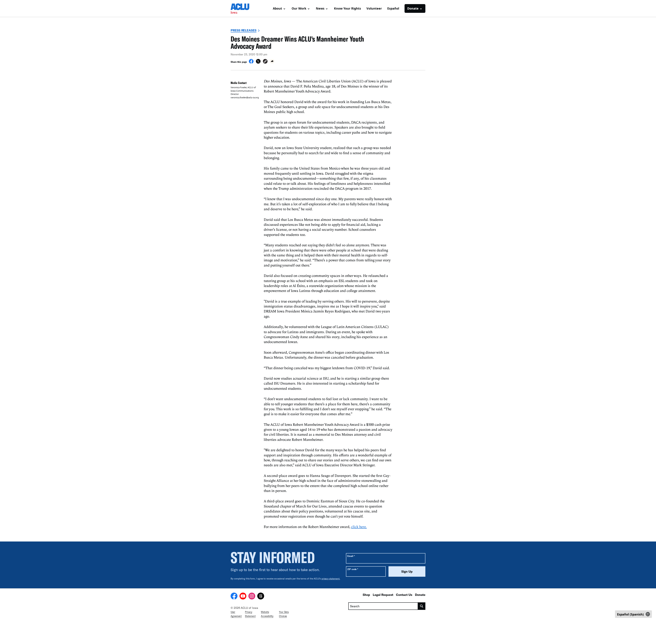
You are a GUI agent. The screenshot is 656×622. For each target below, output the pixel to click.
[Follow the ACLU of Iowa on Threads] (260, 596)
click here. (359, 526)
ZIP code (352, 569)
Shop (366, 595)
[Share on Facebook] (251, 62)
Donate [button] (413, 8)
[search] (421, 606)
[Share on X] (258, 62)
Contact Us (404, 595)
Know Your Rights (347, 8)
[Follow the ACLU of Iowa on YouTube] (243, 596)
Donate (420, 595)
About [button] (277, 8)
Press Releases (243, 30)
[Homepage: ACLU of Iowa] (243, 8)
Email (351, 555)
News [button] (320, 8)
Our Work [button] (299, 8)
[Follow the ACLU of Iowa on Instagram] (251, 596)
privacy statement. (331, 578)
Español (393, 8)
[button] (265, 62)
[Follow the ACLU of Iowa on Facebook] (234, 596)
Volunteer (374, 8)
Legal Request (383, 595)
